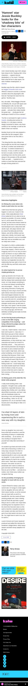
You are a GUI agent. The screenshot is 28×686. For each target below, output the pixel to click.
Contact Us (6, 649)
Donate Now (6, 635)
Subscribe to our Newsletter (10, 645)
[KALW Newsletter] (14, 570)
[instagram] (4, 659)
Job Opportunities (7, 632)
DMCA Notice (6, 652)
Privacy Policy (6, 639)
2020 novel (18, 89)
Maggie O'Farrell (9, 89)
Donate (23, 2)
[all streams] (26, 684)
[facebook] (4, 656)
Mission (5, 629)
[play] (2, 684)
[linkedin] (4, 662)
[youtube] (4, 665)
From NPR (6, 537)
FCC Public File (7, 642)
